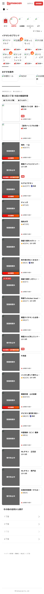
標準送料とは (7, 91)
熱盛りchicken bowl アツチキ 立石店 (30, 299)
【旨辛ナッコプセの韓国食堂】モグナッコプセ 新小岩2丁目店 (30, 128)
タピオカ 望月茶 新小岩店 (30, 414)
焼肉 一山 (25, 145)
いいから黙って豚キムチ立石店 (30, 376)
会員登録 (39, 3)
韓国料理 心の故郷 (28, 394)
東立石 (22, 554)
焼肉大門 (24, 221)
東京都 (11, 554)
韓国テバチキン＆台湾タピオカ (30, 318)
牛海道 (23, 355)
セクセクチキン (27, 183)
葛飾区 (17, 554)
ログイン (30, 4)
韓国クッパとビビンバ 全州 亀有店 (30, 165)
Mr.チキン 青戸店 (28, 470)
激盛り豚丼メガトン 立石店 (30, 242)
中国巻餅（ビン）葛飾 (29, 432)
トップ (6, 554)
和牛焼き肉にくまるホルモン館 (30, 261)
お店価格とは (18, 91)
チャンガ (24, 202)
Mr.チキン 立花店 (28, 451)
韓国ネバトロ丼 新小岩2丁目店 (30, 107)
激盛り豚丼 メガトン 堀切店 (30, 280)
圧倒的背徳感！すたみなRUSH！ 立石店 (30, 491)
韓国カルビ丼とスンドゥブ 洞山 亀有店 (30, 337)
